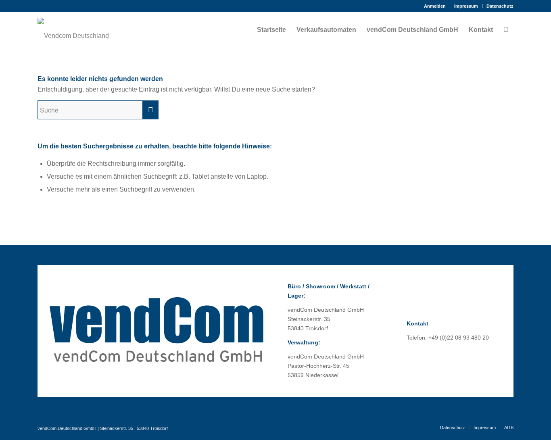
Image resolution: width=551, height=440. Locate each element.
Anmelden (435, 6)
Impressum (466, 6)
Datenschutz (499, 6)
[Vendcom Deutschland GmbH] (74, 30)
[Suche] (505, 30)
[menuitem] (435, 6)
